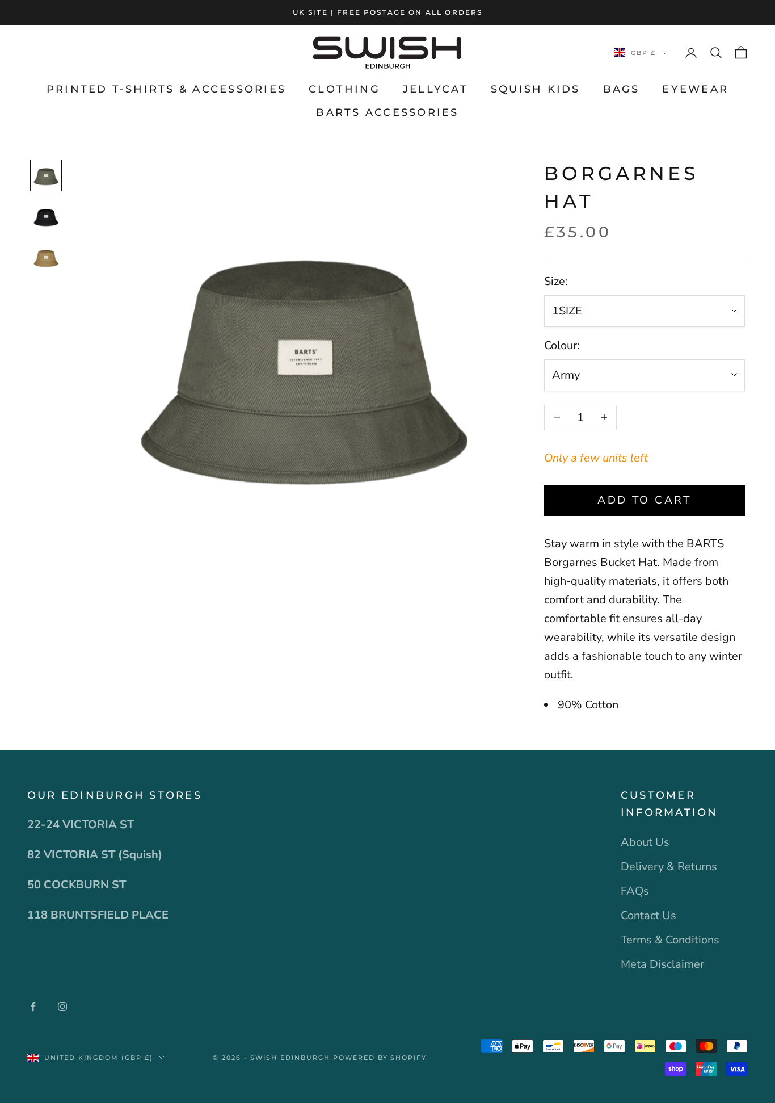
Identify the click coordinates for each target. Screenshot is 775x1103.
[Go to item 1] (46, 175)
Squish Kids (535, 89)
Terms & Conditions (670, 939)
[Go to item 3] (46, 257)
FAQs (635, 891)
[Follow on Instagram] (62, 1006)
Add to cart (644, 500)
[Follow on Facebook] (33, 1006)
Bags (621, 89)
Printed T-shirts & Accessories (166, 89)
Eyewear (695, 89)
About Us (645, 842)
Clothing (344, 89)
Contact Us (648, 915)
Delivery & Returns (669, 866)
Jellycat (435, 89)
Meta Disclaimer (662, 964)
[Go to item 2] (46, 216)
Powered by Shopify (380, 1058)
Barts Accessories (387, 112)
